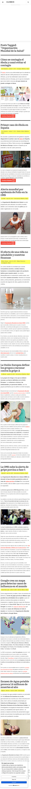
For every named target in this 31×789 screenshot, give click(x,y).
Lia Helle (3, 198)
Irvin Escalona (4, 68)
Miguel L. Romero (5, 690)
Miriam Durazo (4, 261)
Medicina (24, 68)
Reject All (14, 779)
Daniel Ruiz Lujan (5, 589)
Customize (14, 776)
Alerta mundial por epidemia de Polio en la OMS (14, 192)
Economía (22, 261)
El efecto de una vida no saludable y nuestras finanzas (14, 255)
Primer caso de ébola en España (14, 126)
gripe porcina (10, 481)
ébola (3, 72)
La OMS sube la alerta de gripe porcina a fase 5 (15, 468)
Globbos (10, 2)
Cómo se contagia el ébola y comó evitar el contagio (13, 62)
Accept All (14, 782)
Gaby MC (3, 473)
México (23, 589)
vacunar (14, 455)
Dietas (18, 261)
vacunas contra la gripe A (20, 393)
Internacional (17, 198)
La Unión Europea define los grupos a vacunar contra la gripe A (15, 368)
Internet (19, 589)
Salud (27, 68)
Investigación (4, 263)
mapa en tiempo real (19, 606)
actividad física (19, 353)
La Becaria (3, 374)
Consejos (19, 68)
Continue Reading (6, 116)
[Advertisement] (15, 21)
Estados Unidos (20, 131)
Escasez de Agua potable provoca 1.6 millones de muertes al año (15, 684)
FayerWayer (11, 658)
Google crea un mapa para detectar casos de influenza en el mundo (14, 583)
